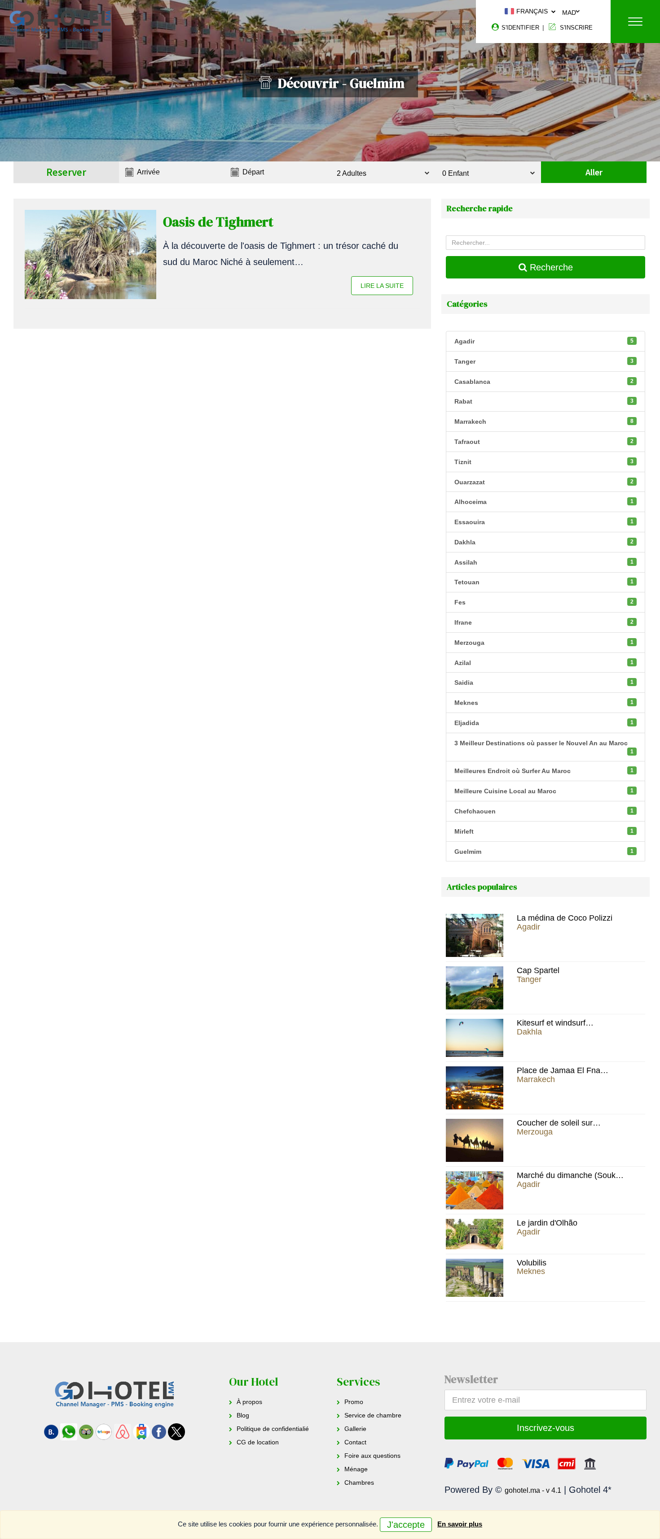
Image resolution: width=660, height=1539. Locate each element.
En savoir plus (459, 1524)
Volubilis (531, 1262)
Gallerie (355, 1428)
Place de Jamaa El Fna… (562, 1070)
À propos (249, 1401)
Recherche (550, 267)
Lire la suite (382, 285)
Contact (355, 1442)
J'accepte (406, 1525)
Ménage (356, 1469)
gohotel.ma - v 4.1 (533, 1490)
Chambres (359, 1482)
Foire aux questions (372, 1455)
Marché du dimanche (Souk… (570, 1175)
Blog (243, 1415)
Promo (353, 1401)
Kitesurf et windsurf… (555, 1022)
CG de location (258, 1442)
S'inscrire (575, 27)
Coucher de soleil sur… (559, 1122)
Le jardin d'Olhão (547, 1222)
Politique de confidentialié (273, 1428)
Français (531, 11)
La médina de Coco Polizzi (564, 917)
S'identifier (519, 27)
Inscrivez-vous (545, 1428)
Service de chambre (372, 1415)
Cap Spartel (538, 970)
